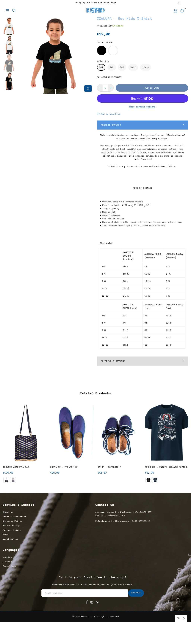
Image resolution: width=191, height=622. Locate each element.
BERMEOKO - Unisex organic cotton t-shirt (166, 467)
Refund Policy (11, 525)
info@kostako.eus (114, 515)
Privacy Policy (12, 530)
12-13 (145, 67)
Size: (103, 61)
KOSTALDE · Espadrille (64, 467)
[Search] (14, 10)
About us (8, 512)
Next (91, 55)
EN (178, 618)
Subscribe (136, 593)
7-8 (122, 67)
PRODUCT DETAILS (111, 125)
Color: (105, 42)
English (7, 557)
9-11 (133, 67)
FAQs (5, 534)
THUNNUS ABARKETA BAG (16, 467)
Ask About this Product (109, 77)
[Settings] (175, 10)
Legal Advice (10, 539)
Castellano (9, 566)
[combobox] (181, 618)
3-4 (101, 67)
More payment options (142, 106)
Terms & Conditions (14, 516)
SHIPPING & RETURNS (113, 361)
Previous (19, 55)
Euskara (7, 562)
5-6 (112, 67)
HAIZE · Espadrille (109, 467)
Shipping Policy (12, 521)
